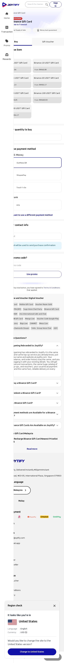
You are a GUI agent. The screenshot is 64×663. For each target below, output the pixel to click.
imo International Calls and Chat (32, 314)
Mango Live (30, 319)
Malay (21, 501)
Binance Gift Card (51, 309)
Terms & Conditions (52, 288)
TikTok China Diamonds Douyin (16, 328)
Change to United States (32, 652)
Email (4, 230)
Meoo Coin (43, 323)
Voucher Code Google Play (48, 319)
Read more (32, 449)
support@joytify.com (15, 538)
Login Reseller (8, 560)
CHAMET (33, 323)
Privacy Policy (8, 595)
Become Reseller (10, 565)
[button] (32, 345)
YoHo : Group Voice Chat (41, 328)
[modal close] (54, 606)
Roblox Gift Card (26, 304)
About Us (6, 585)
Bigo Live (24, 323)
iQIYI (55, 328)
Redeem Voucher (10, 581)
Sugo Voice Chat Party (32, 309)
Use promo (32, 274)
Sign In (55, 4)
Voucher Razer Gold (43, 304)
